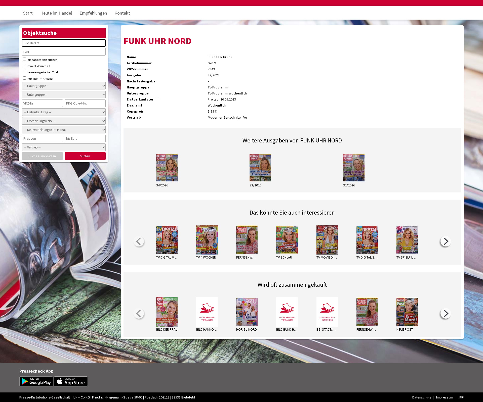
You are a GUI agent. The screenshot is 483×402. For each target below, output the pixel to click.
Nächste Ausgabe (141, 81)
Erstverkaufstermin (143, 99)
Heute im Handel (56, 13)
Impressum (444, 397)
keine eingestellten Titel (42, 72)
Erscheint (134, 105)
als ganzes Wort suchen (42, 60)
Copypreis (135, 111)
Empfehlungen (93, 13)
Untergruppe (138, 93)
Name (131, 57)
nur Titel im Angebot (40, 78)
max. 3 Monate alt (38, 66)
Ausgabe (134, 75)
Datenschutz (421, 397)
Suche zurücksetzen (42, 156)
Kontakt (122, 13)
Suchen (85, 156)
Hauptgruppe (138, 87)
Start (28, 13)
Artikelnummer (139, 63)
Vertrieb (134, 117)
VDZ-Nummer (137, 69)
